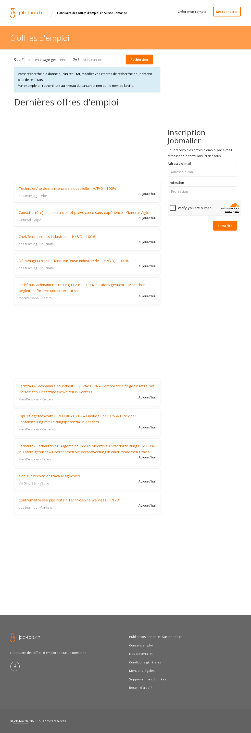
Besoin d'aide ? (140, 687)
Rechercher (139, 59)
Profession (176, 182)
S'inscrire (225, 225)
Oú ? (76, 59)
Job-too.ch (20, 721)
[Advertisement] (87, 144)
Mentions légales (142, 670)
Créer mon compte (192, 11)
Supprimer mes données (147, 679)
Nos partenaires (141, 653)
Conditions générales (145, 662)
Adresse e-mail (179, 163)
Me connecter (227, 11)
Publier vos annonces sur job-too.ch (156, 636)
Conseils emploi (141, 645)
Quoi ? (19, 59)
